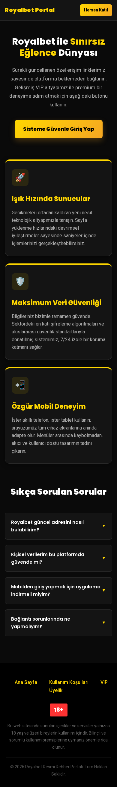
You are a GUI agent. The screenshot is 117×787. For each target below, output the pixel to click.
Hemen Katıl (96, 10)
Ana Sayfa (26, 682)
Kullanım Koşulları (68, 682)
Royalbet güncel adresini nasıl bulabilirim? (47, 526)
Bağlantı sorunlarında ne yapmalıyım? (40, 623)
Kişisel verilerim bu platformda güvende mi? (47, 558)
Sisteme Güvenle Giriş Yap (58, 129)
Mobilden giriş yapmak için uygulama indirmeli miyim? (55, 591)
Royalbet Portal (30, 10)
